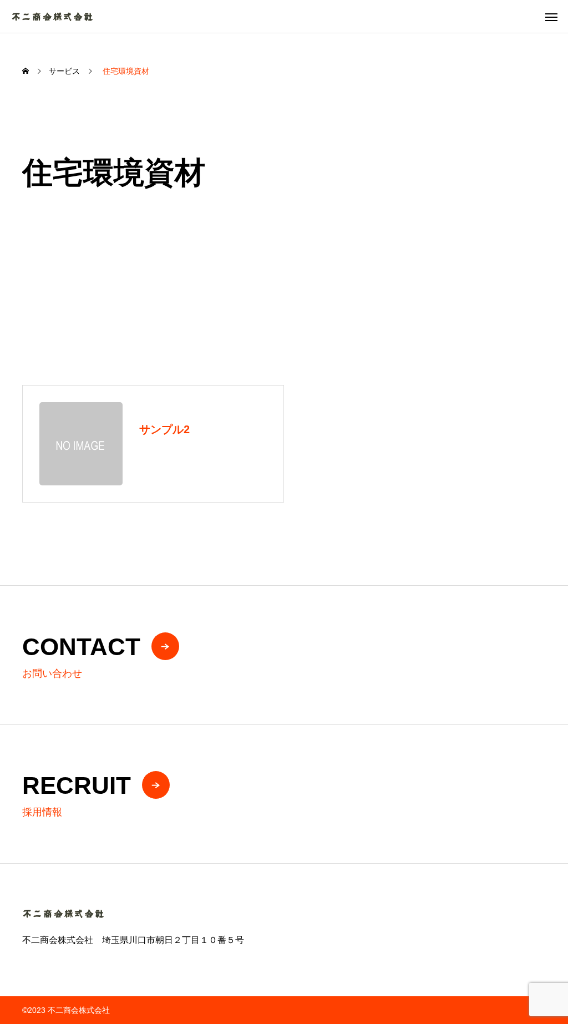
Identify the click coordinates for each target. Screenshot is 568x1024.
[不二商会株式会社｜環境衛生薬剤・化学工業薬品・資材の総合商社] (52, 16)
